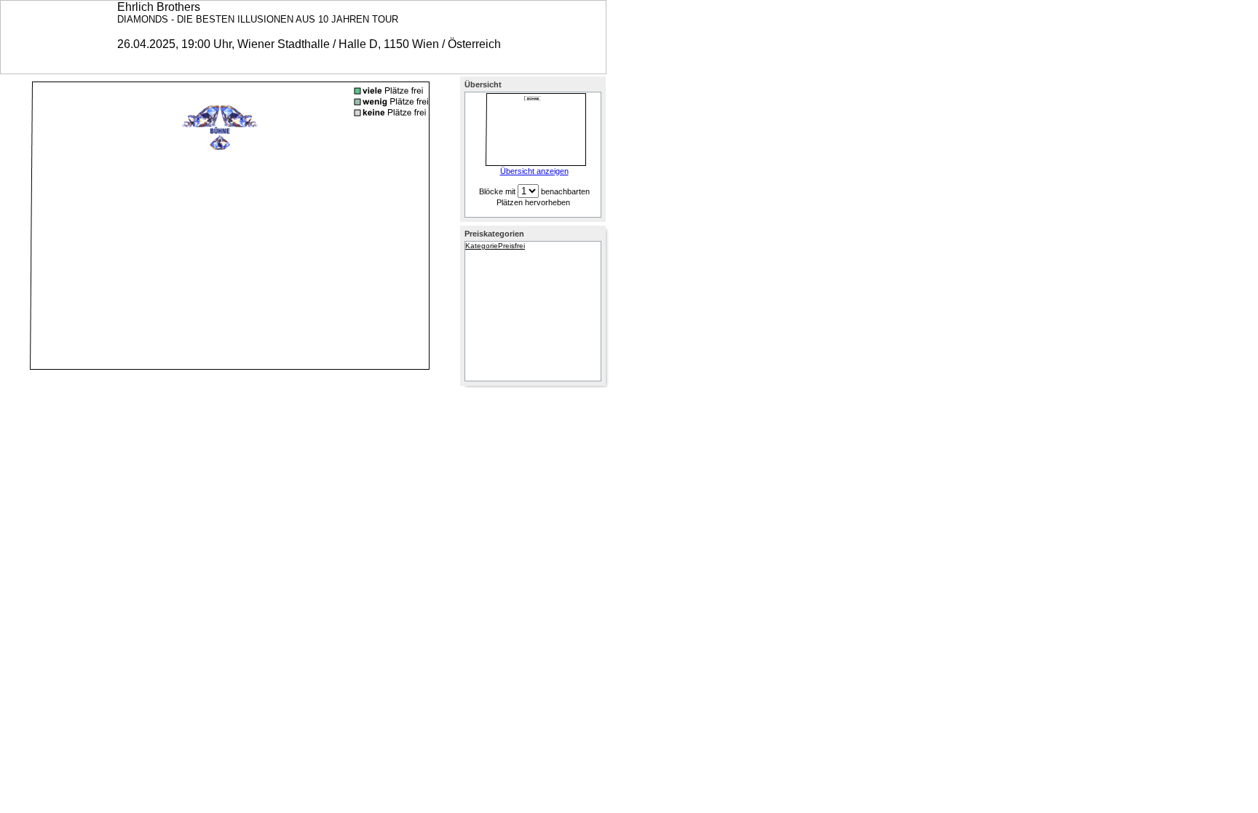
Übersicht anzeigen (534, 171)
